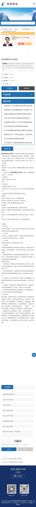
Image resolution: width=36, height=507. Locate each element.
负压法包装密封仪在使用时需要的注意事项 (16, 126)
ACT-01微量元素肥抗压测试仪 (14, 458)
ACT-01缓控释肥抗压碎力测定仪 (14, 462)
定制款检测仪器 (26, 29)
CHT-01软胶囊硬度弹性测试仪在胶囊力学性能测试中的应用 (19, 130)
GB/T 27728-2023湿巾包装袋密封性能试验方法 (17, 118)
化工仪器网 (30, 502)
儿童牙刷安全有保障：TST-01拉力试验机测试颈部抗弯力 (19, 122)
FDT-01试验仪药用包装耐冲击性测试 (14, 138)
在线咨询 (19, 476)
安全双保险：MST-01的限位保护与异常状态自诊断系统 (19, 105)
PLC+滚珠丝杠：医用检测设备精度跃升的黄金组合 (18, 142)
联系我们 (26, 88)
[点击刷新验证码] (18, 441)
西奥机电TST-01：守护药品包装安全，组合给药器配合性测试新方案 (19, 134)
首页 (10, 29)
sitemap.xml (16, 502)
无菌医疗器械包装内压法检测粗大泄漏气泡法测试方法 (19, 114)
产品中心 (15, 29)
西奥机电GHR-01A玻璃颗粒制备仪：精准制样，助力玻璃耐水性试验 (19, 110)
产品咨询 (9, 88)
